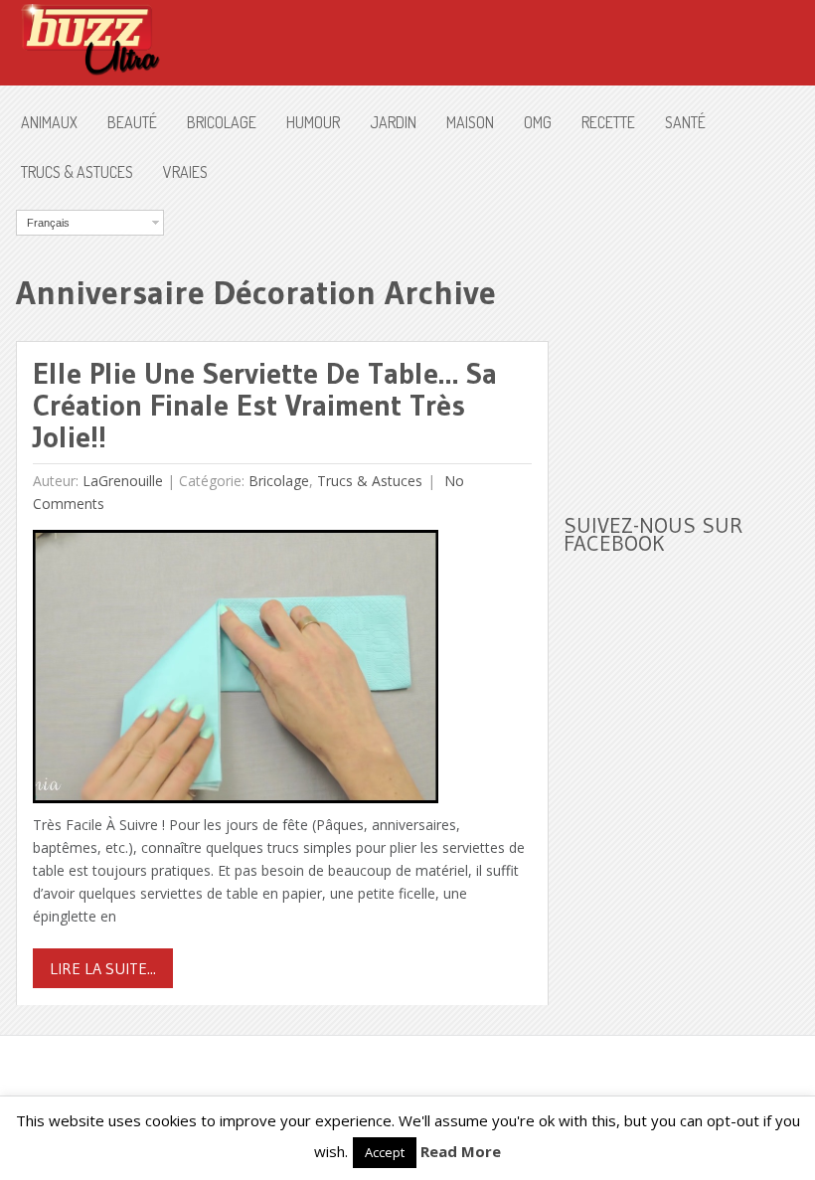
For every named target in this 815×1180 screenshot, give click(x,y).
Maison (470, 122)
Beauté (132, 122)
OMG (538, 122)
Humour (313, 122)
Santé (685, 122)
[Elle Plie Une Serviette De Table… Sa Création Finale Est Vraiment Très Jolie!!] (235, 671)
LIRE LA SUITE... (103, 968)
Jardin (393, 122)
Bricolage (221, 122)
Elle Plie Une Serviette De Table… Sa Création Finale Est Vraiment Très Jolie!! (265, 405)
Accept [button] (385, 1152)
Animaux (49, 122)
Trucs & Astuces (77, 172)
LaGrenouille (122, 480)
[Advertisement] (689, 334)
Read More (460, 1151)
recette (608, 122)
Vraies (185, 172)
